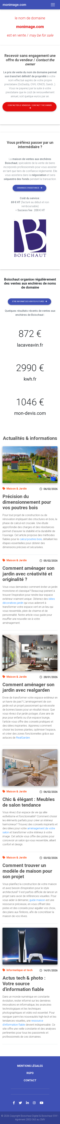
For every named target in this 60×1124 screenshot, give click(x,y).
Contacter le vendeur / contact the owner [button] (30, 105)
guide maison (37, 900)
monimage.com (30, 26)
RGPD (30, 1073)
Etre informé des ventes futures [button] (28, 301)
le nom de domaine (30, 18)
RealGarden (23, 737)
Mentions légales (30, 1065)
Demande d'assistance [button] (28, 188)
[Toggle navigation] (52, 5)
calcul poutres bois (31, 539)
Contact (30, 1080)
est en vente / (30, 35)
